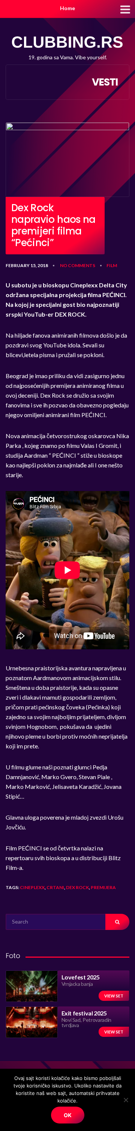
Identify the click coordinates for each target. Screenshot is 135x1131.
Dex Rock (77, 887)
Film (111, 265)
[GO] (117, 922)
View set (113, 995)
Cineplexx (32, 887)
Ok (68, 1115)
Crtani (55, 887)
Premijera (103, 887)
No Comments (77, 265)
